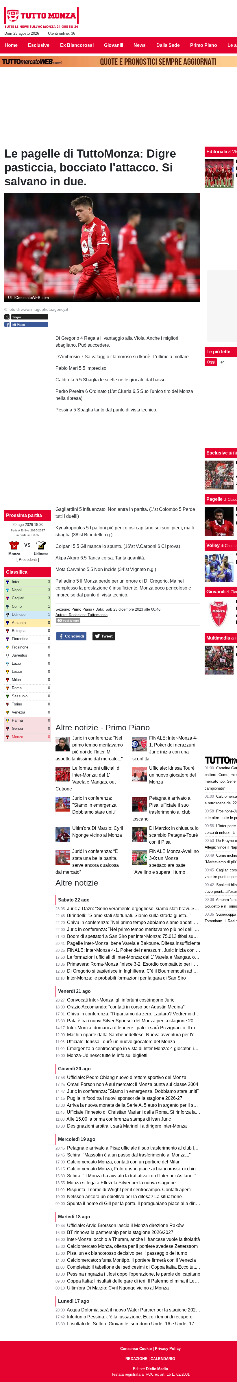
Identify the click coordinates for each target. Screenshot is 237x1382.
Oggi (211, 362)
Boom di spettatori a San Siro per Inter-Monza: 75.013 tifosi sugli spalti (138, 936)
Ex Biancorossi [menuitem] (77, 45)
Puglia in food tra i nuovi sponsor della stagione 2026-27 (124, 1098)
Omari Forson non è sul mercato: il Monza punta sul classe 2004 (132, 1084)
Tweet (106, 636)
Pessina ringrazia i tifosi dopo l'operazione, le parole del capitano (133, 1274)
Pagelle (214, 499)
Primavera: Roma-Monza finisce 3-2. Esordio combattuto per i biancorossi (142, 964)
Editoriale (216, 151)
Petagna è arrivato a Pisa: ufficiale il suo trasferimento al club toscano (138, 1147)
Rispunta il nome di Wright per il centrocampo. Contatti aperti (129, 1189)
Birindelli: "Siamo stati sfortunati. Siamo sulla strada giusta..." (129, 915)
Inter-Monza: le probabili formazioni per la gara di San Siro (126, 977)
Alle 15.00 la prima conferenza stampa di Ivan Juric (118, 1119)
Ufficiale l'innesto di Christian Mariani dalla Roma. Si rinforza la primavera (142, 1112)
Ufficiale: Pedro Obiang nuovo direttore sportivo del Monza (126, 1077)
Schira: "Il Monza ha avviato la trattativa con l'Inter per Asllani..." (131, 1175)
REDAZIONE (136, 1359)
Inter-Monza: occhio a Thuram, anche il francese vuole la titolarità (133, 1239)
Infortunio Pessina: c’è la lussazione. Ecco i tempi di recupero (129, 1316)
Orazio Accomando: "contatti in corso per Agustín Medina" (126, 1006)
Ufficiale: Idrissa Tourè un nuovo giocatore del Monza (172, 775)
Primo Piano (81, 609)
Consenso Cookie (136, 1348)
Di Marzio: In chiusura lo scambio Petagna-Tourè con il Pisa (174, 835)
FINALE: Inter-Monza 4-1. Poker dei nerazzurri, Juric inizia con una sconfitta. (145, 950)
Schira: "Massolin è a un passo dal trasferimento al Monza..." (129, 1154)
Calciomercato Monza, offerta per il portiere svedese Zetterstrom (132, 1246)
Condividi (74, 636)
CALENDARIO (163, 1359)
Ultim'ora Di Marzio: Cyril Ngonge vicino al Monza (118, 1287)
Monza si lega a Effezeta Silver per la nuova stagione (121, 1182)
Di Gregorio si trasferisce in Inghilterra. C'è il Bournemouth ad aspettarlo (140, 971)
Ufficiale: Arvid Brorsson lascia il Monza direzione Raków (125, 1225)
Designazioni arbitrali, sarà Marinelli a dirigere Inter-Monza (127, 1126)
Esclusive (217, 452)
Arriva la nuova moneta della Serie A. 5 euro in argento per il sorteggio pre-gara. (148, 1105)
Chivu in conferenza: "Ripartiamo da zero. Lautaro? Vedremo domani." (139, 1013)
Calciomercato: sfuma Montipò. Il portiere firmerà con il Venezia (131, 1260)
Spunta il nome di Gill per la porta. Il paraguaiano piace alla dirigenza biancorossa (151, 1203)
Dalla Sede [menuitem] (168, 45)
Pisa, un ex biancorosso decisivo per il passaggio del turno (127, 1253)
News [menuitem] (140, 45)
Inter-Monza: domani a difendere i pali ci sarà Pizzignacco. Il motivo (136, 1027)
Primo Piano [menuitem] (203, 45)
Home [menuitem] (11, 45)
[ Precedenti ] (27, 559)
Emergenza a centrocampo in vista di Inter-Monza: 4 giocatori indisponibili (142, 1048)
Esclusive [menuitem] (38, 45)
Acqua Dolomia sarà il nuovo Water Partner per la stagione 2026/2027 (138, 1309)
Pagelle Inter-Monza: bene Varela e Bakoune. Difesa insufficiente (133, 943)
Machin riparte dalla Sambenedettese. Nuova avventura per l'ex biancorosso (145, 1034)
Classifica (16, 572)
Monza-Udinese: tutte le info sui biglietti (107, 1055)
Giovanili (215, 591)
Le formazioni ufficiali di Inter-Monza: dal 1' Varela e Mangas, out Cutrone (141, 957)
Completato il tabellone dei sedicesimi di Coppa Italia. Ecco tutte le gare (140, 1267)
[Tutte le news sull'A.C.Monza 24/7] (41, 18)
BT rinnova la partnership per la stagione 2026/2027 (120, 1232)
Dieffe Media (157, 1369)
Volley (213, 545)
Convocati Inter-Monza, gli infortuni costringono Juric (120, 999)
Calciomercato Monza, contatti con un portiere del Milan (124, 1161)
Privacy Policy (168, 1348)
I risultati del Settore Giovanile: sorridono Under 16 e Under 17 (130, 1323)
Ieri (222, 362)
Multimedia (218, 637)
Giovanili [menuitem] (113, 45)
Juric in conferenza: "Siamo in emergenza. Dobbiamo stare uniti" (95, 805)
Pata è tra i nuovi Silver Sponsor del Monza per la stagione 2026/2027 (138, 1020)
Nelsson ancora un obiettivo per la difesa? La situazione (124, 1196)
